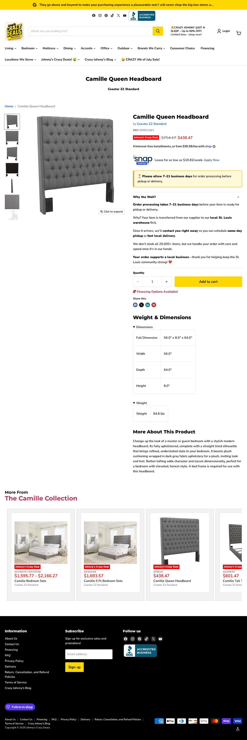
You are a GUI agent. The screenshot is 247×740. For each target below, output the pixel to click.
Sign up (74, 667)
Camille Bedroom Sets (30, 581)
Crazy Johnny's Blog (18, 688)
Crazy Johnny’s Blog (99, 59)
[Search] (158, 31)
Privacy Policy (14, 661)
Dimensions (144, 327)
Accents (87, 48)
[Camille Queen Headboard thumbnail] (12, 121)
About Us (11, 638)
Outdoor (124, 48)
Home (9, 106)
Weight (141, 403)
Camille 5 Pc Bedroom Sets (103, 581)
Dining (68, 48)
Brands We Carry (150, 48)
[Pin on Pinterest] (153, 305)
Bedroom (28, 48)
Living (9, 48)
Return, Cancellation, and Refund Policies (118, 719)
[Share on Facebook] (135, 305)
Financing (207, 48)
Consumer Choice (182, 48)
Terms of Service (16, 682)
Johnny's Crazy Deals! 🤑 (59, 59)
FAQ (8, 655)
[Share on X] (141, 305)
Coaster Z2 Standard (151, 124)
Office (105, 48)
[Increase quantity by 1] (167, 281)
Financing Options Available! (157, 292)
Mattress (49, 48)
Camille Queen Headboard (172, 581)
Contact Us (12, 644)
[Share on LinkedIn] (147, 305)
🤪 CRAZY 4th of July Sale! (140, 59)
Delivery (10, 666)
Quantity (138, 273)
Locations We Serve (19, 59)
